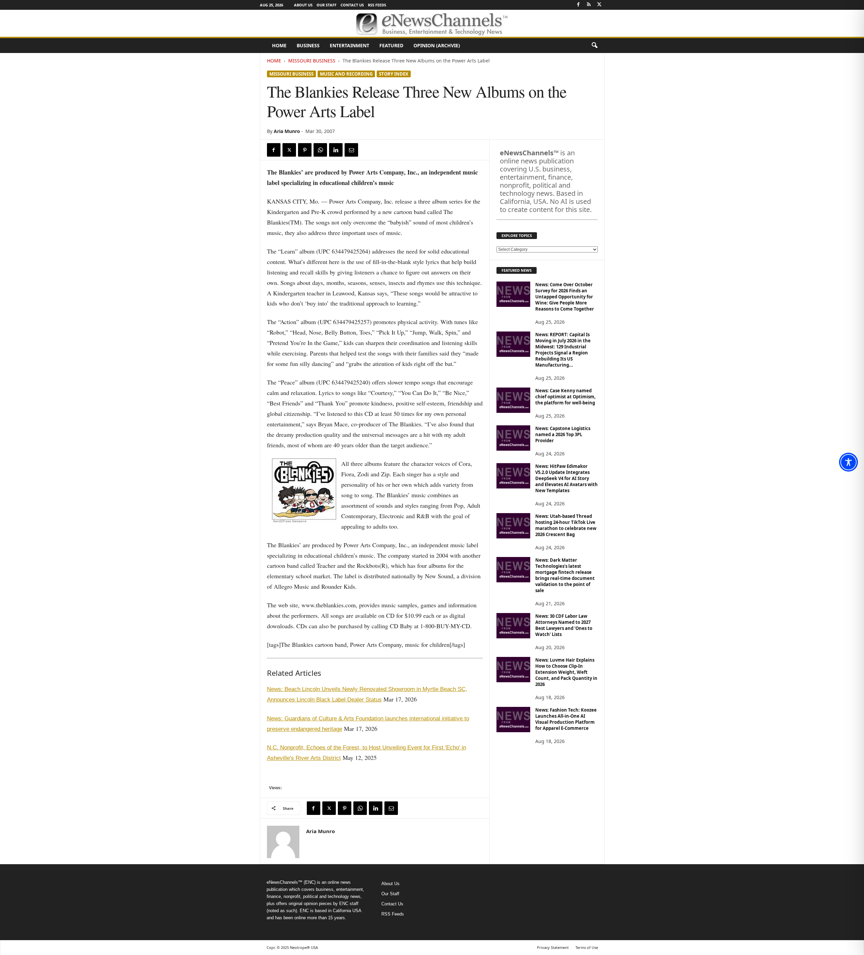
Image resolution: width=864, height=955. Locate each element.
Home (279, 45)
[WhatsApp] (320, 150)
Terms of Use (586, 947)
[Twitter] (599, 5)
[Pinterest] (305, 150)
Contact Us (352, 4)
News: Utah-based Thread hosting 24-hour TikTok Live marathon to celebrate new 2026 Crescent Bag (565, 525)
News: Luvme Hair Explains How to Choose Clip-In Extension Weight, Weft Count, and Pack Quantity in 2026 (566, 672)
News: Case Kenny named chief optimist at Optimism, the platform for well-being (565, 397)
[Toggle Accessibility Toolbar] (848, 462)
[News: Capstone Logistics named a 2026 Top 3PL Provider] (513, 438)
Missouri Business (311, 60)
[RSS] (589, 5)
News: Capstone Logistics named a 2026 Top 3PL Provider (562, 434)
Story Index (393, 74)
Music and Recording (346, 74)
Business (308, 45)
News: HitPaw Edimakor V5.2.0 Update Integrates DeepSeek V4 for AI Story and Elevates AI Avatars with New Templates (566, 478)
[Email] (351, 150)
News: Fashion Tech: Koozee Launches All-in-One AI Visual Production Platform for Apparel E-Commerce (566, 719)
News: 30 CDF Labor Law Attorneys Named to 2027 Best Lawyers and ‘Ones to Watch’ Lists (563, 625)
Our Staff (326, 4)
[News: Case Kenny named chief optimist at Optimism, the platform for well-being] (513, 400)
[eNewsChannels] (432, 23)
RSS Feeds (377, 4)
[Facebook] (578, 5)
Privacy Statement (553, 947)
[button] (594, 45)
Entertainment (349, 45)
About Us (303, 4)
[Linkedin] (336, 150)
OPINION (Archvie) (436, 45)
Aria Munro (287, 131)
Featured (391, 45)
